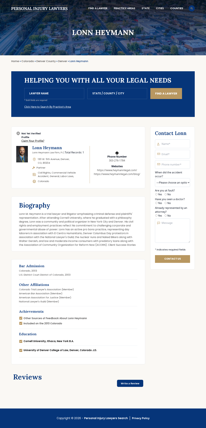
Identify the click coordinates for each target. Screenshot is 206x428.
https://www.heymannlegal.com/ (117, 170)
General (54, 176)
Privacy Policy (141, 418)
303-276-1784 (117, 160)
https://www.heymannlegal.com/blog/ (117, 174)
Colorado (43, 181)
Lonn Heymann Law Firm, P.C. (48, 152)
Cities (160, 8)
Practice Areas (124, 8)
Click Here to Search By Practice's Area (47, 107)
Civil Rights (44, 172)
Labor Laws (66, 176)
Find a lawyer (97, 8)
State (146, 8)
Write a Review (130, 383)
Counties (176, 8)
